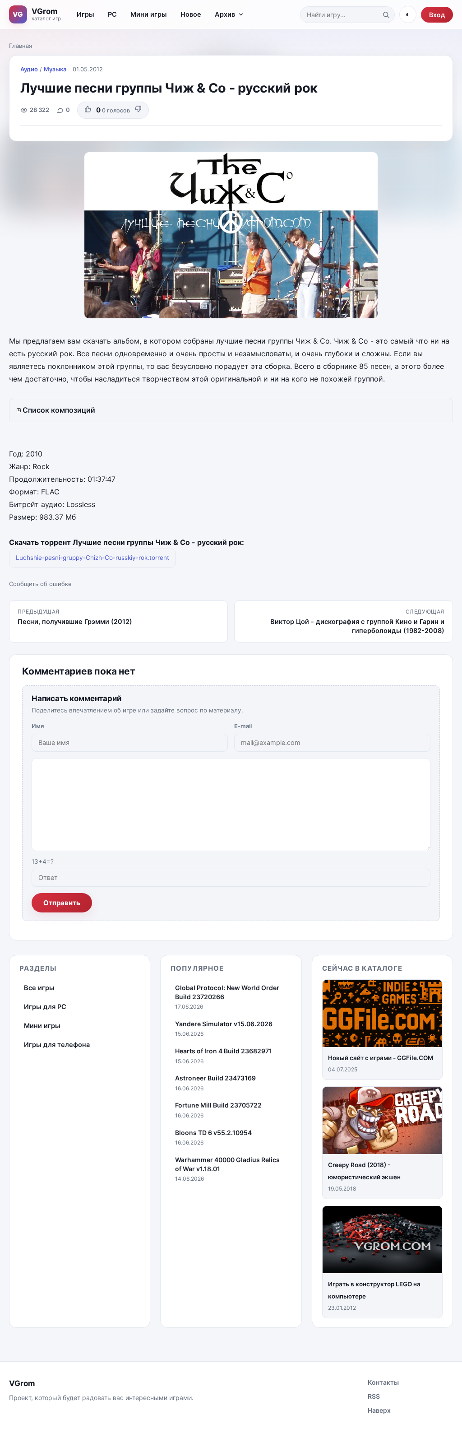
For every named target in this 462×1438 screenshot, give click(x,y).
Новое (190, 14)
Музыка (55, 69)
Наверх (379, 1410)
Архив (225, 14)
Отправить (61, 902)
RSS (374, 1396)
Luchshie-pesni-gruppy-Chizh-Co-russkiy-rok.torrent (92, 557)
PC (112, 14)
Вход (437, 15)
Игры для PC (45, 1007)
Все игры (39, 988)
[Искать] (386, 14)
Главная (20, 45)
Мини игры (148, 14)
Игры (85, 14)
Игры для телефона (57, 1045)
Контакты (383, 1382)
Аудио (29, 69)
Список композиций (59, 409)
